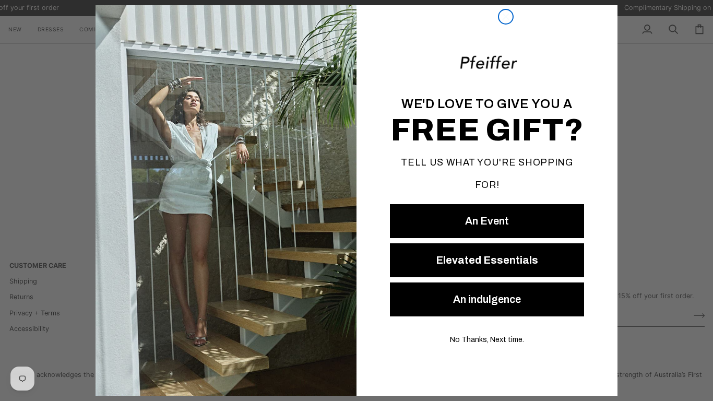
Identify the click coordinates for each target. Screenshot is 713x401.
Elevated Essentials (487, 260)
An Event (487, 221)
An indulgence (487, 299)
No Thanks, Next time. (487, 340)
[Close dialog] (505, 16)
